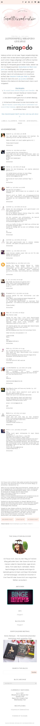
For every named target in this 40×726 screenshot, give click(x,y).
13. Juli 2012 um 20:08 (17, 187)
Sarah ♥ (8, 134)
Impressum (15, 709)
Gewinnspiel (32, 121)
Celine (8, 167)
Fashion (22, 121)
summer (9, 206)
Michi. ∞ (9, 429)
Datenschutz (24, 709)
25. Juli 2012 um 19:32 (18, 413)
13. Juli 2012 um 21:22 (19, 206)
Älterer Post (33, 519)
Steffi (8, 187)
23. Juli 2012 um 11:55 (17, 348)
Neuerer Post (7, 519)
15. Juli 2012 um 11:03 (22, 263)
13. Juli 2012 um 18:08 (19, 134)
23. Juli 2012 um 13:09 (24, 367)
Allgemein (13, 121)
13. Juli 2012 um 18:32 (19, 150)
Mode (20, 123)
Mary (7, 312)
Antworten (9, 145)
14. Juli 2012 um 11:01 (19, 251)
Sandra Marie (10, 263)
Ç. (6, 279)
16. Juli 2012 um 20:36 (15, 279)
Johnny (8, 150)
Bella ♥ (8, 413)
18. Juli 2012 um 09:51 (17, 312)
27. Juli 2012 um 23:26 (19, 429)
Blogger (24, 716)
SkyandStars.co (28, 723)
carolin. (8, 251)
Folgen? (20, 614)
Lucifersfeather (11, 367)
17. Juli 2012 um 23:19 (21, 293)
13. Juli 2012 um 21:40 (19, 240)
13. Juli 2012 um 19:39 (18, 167)
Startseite (20, 519)
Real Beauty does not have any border (18, 388)
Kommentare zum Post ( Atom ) (21, 524)
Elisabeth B (10, 293)
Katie (7, 348)
